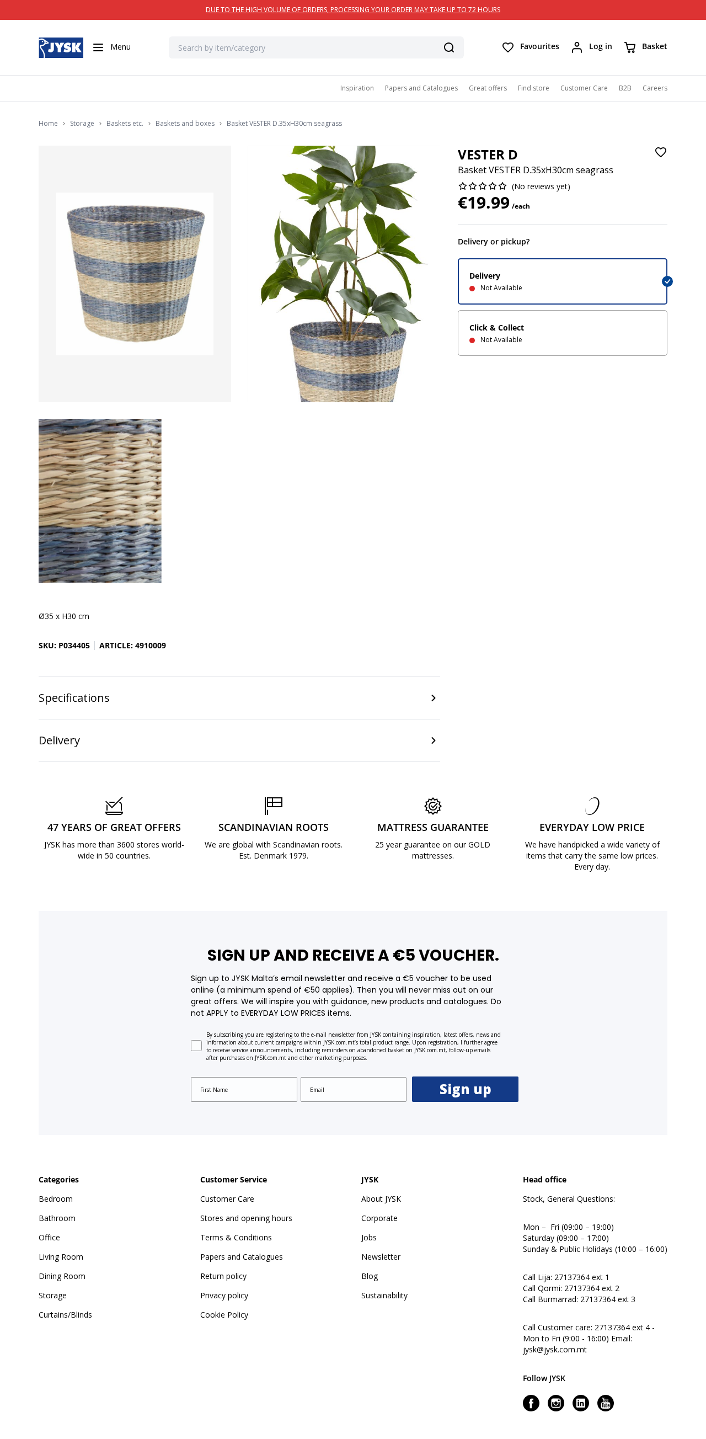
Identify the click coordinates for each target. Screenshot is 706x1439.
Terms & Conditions (236, 1237)
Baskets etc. (124, 123)
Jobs (369, 1237)
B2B (625, 88)
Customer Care (584, 88)
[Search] (449, 47)
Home (48, 123)
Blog (369, 1276)
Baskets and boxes (185, 123)
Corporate (379, 1218)
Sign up (465, 1089)
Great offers (488, 88)
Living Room (61, 1256)
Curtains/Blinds (65, 1314)
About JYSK (381, 1198)
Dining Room (62, 1276)
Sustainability (384, 1295)
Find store (533, 88)
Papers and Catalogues (421, 88)
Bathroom (57, 1218)
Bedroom (56, 1198)
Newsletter (380, 1256)
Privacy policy (224, 1295)
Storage (82, 123)
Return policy (223, 1276)
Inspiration (357, 88)
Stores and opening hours (246, 1218)
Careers (655, 88)
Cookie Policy (224, 1314)
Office (49, 1237)
